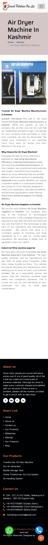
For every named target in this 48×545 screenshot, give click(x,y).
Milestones (10, 433)
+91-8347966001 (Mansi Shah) (21, 509)
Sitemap (9, 437)
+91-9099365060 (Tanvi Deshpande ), (25, 506)
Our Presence (12, 441)
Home (11, 42)
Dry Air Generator (12, 466)
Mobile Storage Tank (13, 470)
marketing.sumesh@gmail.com (21, 514)
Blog (7, 445)
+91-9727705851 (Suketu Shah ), (22, 503)
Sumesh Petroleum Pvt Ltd (21, 529)
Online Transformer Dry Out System (20, 474)
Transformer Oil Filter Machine (18, 462)
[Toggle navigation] (41, 6)
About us (9, 421)
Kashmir (20, 42)
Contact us (10, 425)
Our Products (11, 429)
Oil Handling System (13, 478)
